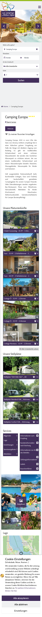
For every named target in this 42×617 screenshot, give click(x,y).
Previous (3, 26)
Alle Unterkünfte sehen (30, 349)
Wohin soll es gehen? (9, 45)
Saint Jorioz (11, 122)
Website (10, 129)
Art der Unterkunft (8, 62)
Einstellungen (21, 610)
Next (38, 26)
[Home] (8, 6)
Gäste (4, 71)
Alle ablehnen (21, 604)
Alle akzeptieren (21, 598)
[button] (21, 554)
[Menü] (39, 7)
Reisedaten (6, 54)
